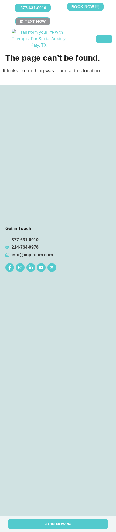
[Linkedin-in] (30, 267)
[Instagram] (20, 267)
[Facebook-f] (9, 267)
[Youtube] (41, 267)
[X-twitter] (51, 267)
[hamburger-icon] (104, 39)
